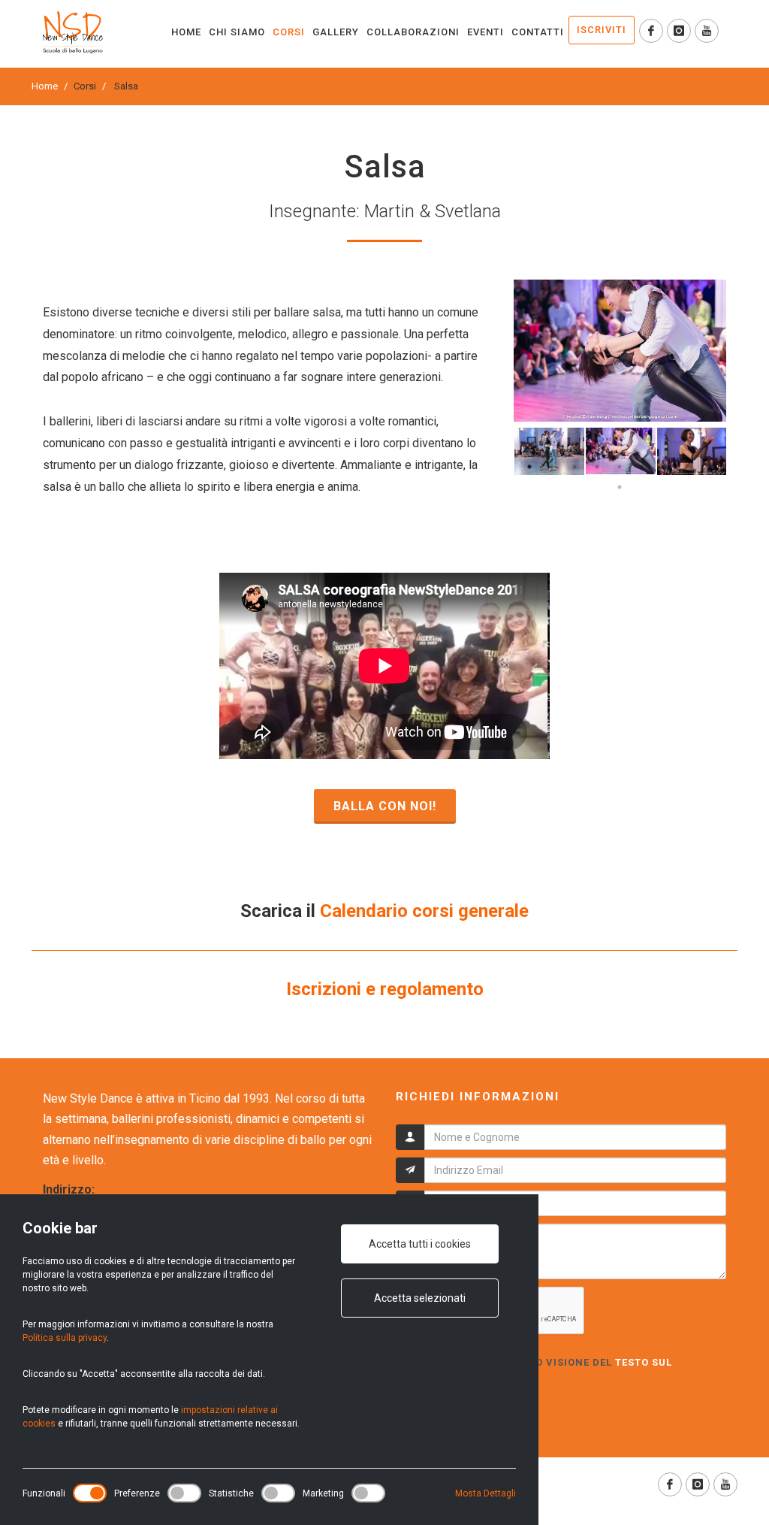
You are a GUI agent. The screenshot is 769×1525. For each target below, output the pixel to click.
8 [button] (687, 466)
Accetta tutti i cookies (420, 1244)
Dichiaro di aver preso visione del (534, 1370)
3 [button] (574, 466)
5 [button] (619, 466)
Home (45, 86)
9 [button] (709, 466)
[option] (620, 351)
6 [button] (642, 466)
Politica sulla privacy (65, 1338)
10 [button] (619, 487)
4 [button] (597, 466)
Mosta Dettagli (485, 1493)
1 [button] (529, 466)
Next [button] (737, 451)
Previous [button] (502, 451)
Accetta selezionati (420, 1298)
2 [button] (551, 466)
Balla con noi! (384, 806)
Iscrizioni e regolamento (385, 989)
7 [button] (664, 466)
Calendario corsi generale (424, 910)
